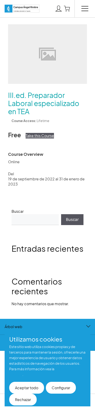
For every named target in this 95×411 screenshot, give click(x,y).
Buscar (18, 211)
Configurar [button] (61, 387)
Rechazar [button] (23, 399)
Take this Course (40, 135)
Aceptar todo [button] (26, 387)
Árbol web (13, 326)
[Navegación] (84, 8)
